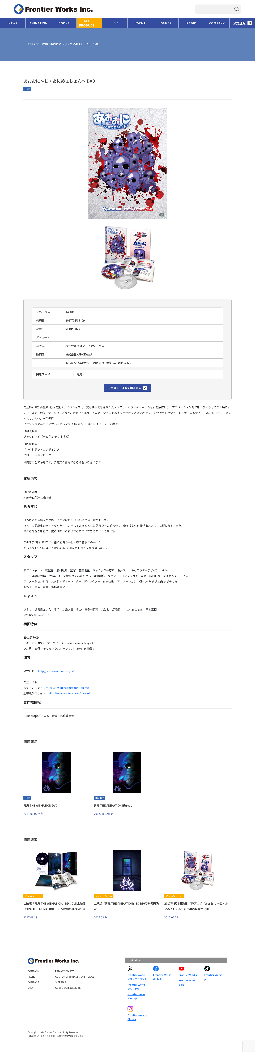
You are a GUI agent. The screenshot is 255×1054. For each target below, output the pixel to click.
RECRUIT (33, 976)
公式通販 (239, 23)
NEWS (12, 23)
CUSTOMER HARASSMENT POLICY (74, 976)
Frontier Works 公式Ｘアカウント (137, 977)
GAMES (165, 23)
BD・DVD (42, 44)
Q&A (30, 987)
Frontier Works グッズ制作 (138, 986)
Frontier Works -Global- (163, 977)
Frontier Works (188, 975)
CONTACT (33, 982)
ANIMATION (38, 23)
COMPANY (217, 23)
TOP (30, 44)
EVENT (140, 23)
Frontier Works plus (188, 982)
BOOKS (64, 23)
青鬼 (79, 374)
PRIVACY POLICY (64, 971)
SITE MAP (60, 982)
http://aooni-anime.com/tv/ (56, 671)
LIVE (115, 23)
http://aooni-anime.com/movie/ (69, 693)
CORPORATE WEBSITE (68, 987)
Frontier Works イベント (136, 996)
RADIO (191, 23)
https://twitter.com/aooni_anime (67, 688)
